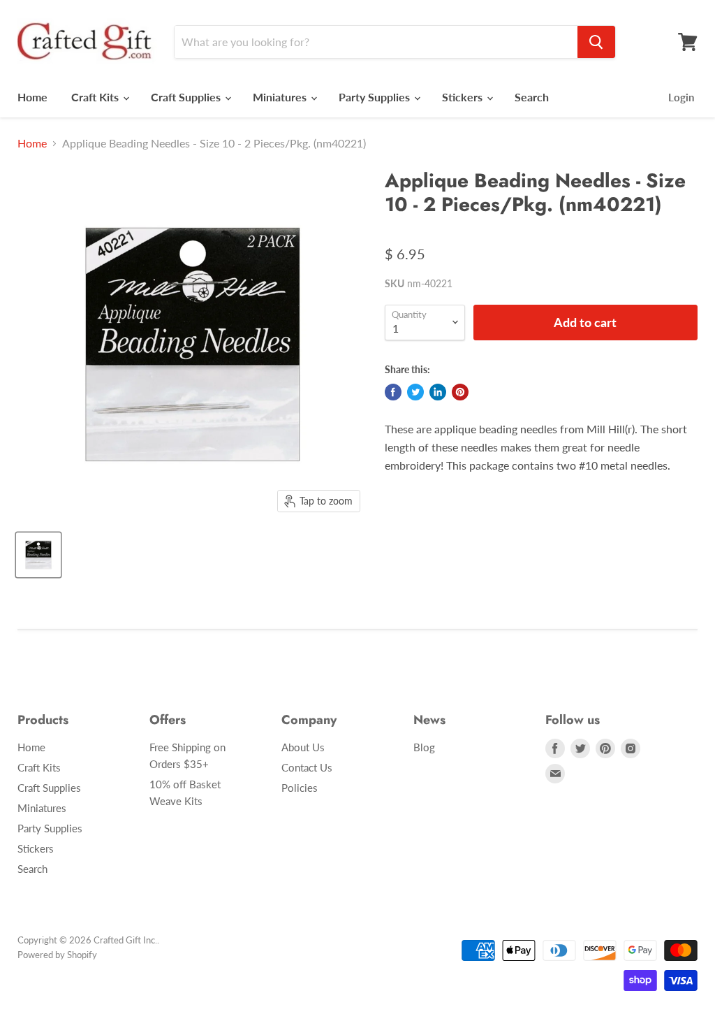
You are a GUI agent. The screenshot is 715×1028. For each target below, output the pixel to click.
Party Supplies (376, 96)
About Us (303, 747)
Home (32, 96)
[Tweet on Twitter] (415, 392)
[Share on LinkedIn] (437, 392)
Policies (299, 787)
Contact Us (306, 767)
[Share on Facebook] (393, 392)
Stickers (463, 96)
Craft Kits (96, 96)
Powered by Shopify (57, 954)
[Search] (596, 42)
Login (681, 97)
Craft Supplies (187, 96)
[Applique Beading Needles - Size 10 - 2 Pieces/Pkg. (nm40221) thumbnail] (38, 555)
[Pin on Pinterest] (460, 392)
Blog (424, 747)
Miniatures (281, 96)
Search (532, 96)
